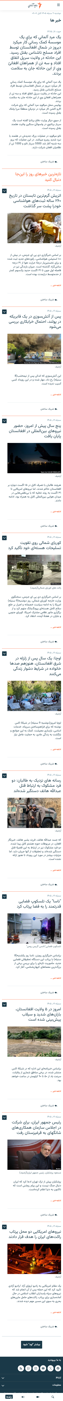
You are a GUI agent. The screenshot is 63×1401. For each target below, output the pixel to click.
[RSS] (21, 1368)
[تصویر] (38, 1397)
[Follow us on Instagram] (36, 1368)
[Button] (49, 162)
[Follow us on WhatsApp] (28, 1368)
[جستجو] (53, 1397)
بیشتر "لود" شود (31, 1344)
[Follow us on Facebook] (58, 1368)
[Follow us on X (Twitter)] (50, 1368)
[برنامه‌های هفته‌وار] (23, 1397)
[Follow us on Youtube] (43, 1368)
